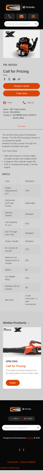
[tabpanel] (21, 44)
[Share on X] (9, 79)
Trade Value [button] (21, 93)
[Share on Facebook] (4, 79)
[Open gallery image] (21, 44)
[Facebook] (19, 450)
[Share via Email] (14, 79)
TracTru (30, 438)
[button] (9, 16)
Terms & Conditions (27, 462)
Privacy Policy (13, 462)
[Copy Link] (18, 79)
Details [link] (13, 383)
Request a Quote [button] (21, 86)
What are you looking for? (18, 24)
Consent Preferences (9, 468)
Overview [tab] (21, 126)
